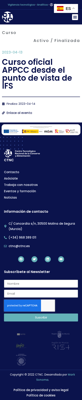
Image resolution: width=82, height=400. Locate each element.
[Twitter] (34, 259)
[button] (75, 17)
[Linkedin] (48, 259)
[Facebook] (21, 259)
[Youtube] (61, 259)
